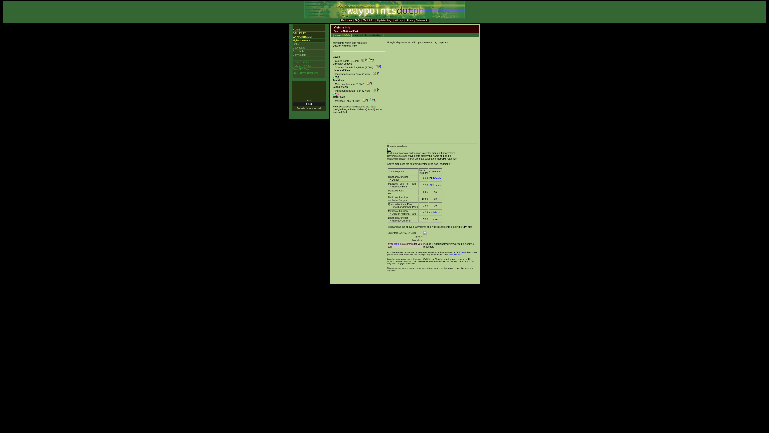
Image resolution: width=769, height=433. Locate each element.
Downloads (299, 47)
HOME (296, 29)
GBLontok (435, 185)
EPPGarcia (435, 178)
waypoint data (342, 35)
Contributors (299, 55)
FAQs (357, 20)
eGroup (399, 20)
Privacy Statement (417, 20)
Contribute (298, 51)
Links (296, 44)
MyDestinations (302, 40)
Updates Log (384, 20)
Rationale (346, 20)
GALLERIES (299, 33)
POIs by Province (302, 65)
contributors (455, 254)
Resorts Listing (301, 62)
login (397, 244)
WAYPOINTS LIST (302, 36)
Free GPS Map (301, 69)
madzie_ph (435, 212)
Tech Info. (368, 20)
